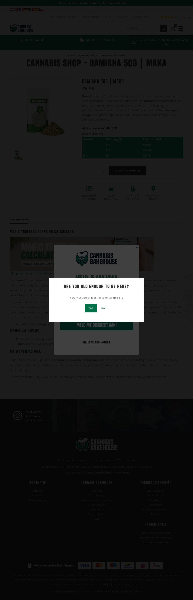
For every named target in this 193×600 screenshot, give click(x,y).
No (103, 308)
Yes (90, 308)
